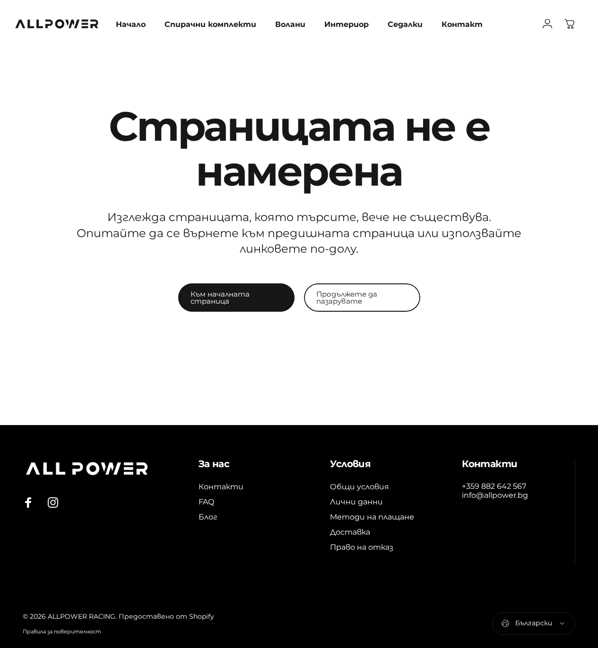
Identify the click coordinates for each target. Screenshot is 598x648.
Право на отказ (361, 547)
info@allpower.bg (495, 495)
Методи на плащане (372, 516)
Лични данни (356, 501)
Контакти (221, 486)
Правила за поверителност (62, 631)
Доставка (350, 532)
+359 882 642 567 (494, 486)
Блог (208, 516)
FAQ (206, 501)
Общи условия (359, 486)
